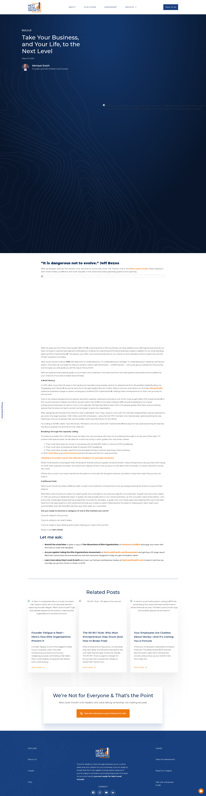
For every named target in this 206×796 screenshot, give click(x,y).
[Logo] (35, 7)
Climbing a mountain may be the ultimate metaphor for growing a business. (77, 458)
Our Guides (90, 7)
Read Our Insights (164, 771)
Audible (136, 544)
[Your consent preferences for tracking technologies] (2, 410)
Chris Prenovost (71, 453)
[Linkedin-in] (113, 792)
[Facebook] (93, 792)
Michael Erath (41, 65)
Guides (31, 771)
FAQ (30, 782)
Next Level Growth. (139, 269)
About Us (32, 759)
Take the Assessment (165, 759)
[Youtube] (106, 792)
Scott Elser (53, 453)
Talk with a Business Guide (164, 783)
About (72, 7)
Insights (129, 7)
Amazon (126, 544)
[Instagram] (99, 792)
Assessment (110, 7)
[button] (201, 791)
